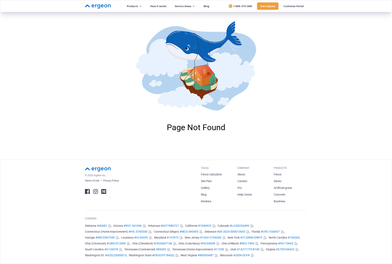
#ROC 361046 (133, 225)
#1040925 (204, 225)
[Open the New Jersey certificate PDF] (223, 237)
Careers (242, 181)
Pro (239, 187)
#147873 (172, 237)
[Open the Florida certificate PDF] (282, 231)
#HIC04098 (207, 243)
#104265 (294, 237)
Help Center (244, 194)
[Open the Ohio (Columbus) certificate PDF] (217, 243)
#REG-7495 (246, 243)
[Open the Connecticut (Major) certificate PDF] (200, 231)
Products (132, 6)
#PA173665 (285, 243)
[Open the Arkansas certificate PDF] (181, 226)
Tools (205, 168)
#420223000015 (116, 255)
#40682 (102, 225)
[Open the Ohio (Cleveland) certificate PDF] (174, 243)
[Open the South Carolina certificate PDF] (120, 249)
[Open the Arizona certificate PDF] (144, 226)
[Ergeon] (98, 6)
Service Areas (183, 6)
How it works (158, 6)
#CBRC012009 (116, 243)
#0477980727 (170, 225)
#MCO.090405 (189, 231)
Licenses (90, 218)
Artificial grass (283, 187)
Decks (277, 181)
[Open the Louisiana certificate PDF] (150, 237)
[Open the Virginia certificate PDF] (296, 249)
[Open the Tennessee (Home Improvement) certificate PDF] (226, 249)
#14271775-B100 (248, 249)
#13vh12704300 (210, 237)
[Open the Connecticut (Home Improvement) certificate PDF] (149, 231)
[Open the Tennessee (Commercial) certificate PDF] (168, 249)
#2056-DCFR (241, 255)
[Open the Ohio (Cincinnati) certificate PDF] (128, 243)
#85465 (161, 249)
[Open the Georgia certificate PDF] (117, 237)
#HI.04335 (141, 237)
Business (279, 201)
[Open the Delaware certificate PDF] (247, 231)
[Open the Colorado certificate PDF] (251, 226)
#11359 (219, 249)
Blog (206, 6)
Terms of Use (92, 180)
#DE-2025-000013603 (231, 231)
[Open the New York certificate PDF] (264, 237)
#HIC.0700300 (138, 231)
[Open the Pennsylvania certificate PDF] (295, 243)
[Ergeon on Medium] (103, 191)
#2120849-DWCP (251, 237)
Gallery (205, 187)
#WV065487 (206, 255)
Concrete (279, 194)
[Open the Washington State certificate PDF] (176, 255)
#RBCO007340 (105, 237)
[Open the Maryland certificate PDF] (180, 237)
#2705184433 (285, 249)
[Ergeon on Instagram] (95, 191)
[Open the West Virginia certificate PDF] (216, 255)
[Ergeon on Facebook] (87, 191)
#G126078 (111, 249)
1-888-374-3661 (242, 6)
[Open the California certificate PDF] (213, 226)
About (241, 174)
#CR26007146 (163, 243)
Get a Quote (267, 6)
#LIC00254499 (239, 225)
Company (243, 168)
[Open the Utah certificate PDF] (261, 249)
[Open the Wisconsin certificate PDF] (252, 255)
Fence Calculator (211, 174)
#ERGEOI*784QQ (163, 255)
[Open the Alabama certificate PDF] (109, 226)
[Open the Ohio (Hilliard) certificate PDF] (256, 243)
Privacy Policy (111, 180)
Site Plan (206, 181)
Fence (277, 174)
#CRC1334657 (270, 231)
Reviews (206, 201)
